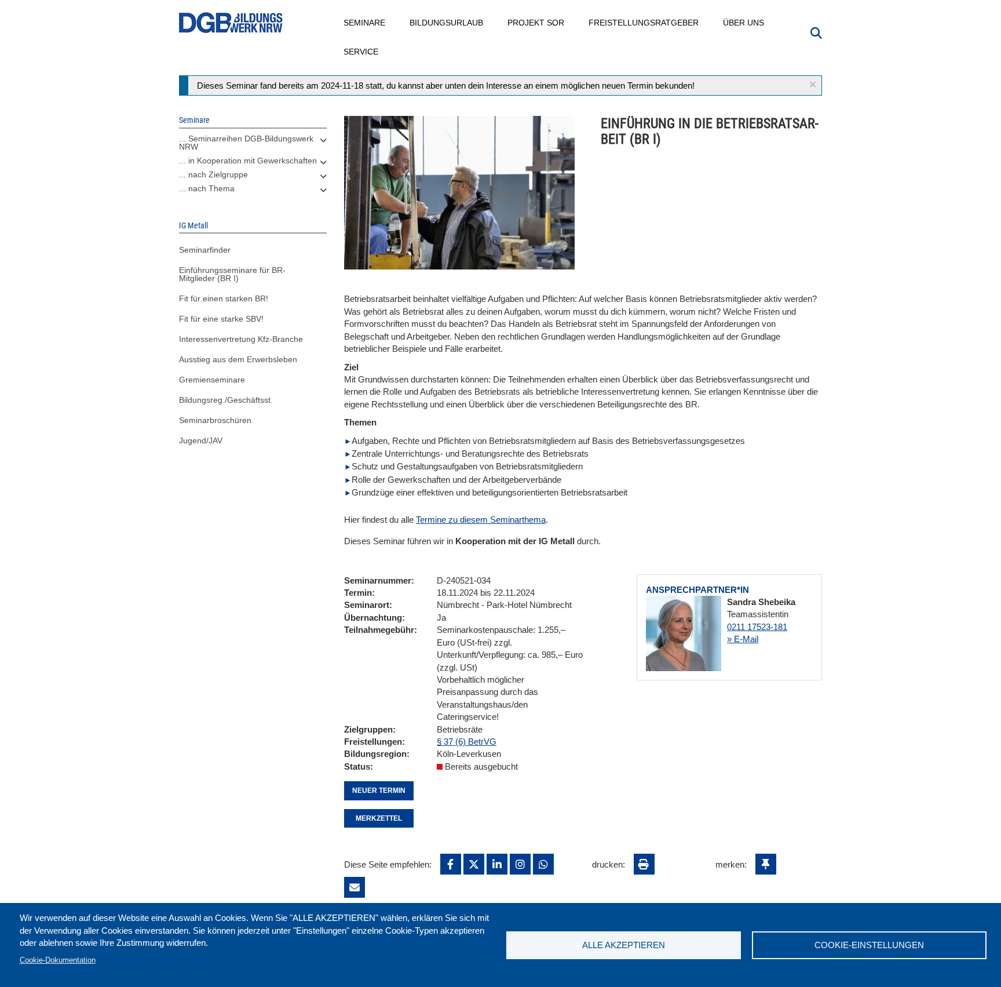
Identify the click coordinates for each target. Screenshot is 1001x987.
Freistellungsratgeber (644, 22)
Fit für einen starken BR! (223, 298)
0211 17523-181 (757, 627)
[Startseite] (231, 22)
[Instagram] (520, 864)
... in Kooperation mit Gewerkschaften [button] (248, 160)
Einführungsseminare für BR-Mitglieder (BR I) (232, 274)
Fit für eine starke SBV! (221, 318)
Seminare (365, 22)
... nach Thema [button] (207, 188)
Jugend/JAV (200, 440)
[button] (812, 84)
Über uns (744, 22)
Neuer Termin (378, 790)
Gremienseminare (212, 379)
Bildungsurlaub (447, 22)
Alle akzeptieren (623, 945)
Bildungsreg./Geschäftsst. (226, 400)
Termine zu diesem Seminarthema (481, 520)
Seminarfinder (205, 249)
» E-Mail (742, 639)
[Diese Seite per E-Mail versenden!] (354, 887)
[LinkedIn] (497, 864)
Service (361, 51)
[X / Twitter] (473, 864)
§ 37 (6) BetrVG (466, 741)
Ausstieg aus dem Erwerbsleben (238, 359)
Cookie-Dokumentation (58, 960)
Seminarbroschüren (215, 420)
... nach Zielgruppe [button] (213, 174)
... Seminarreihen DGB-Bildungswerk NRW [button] (246, 142)
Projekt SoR (536, 22)
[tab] (253, 145)
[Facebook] (450, 864)
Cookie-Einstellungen (869, 945)
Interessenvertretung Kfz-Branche (241, 339)
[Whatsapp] (543, 864)
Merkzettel (379, 818)
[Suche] (816, 32)
